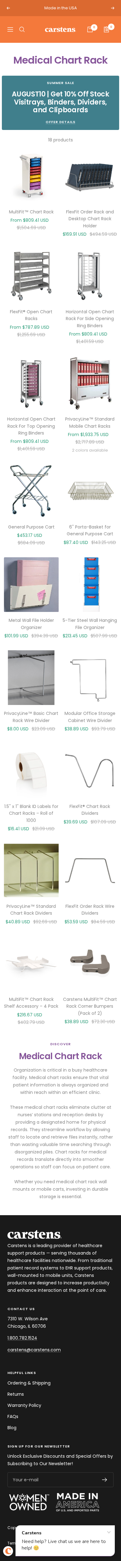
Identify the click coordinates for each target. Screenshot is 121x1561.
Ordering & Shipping (29, 1383)
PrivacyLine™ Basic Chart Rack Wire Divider (31, 716)
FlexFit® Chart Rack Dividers (89, 809)
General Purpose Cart (31, 527)
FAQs (12, 1416)
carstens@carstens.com (34, 1350)
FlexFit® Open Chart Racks (31, 315)
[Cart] (90, 29)
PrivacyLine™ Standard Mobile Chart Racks (89, 422)
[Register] (104, 1480)
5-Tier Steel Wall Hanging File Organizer (90, 623)
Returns (15, 1394)
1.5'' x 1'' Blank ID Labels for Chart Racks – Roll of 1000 (31, 813)
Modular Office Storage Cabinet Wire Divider (90, 716)
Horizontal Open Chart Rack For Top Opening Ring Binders (31, 426)
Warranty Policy (24, 1405)
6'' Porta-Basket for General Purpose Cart (90, 530)
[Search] (22, 29)
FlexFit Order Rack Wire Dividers (89, 909)
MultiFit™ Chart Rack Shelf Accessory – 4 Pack (31, 1002)
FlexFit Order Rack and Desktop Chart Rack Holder (90, 219)
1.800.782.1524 (22, 1338)
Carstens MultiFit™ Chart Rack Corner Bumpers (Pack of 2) (90, 1006)
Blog (11, 1428)
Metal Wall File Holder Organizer (31, 623)
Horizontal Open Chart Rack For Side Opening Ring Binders (90, 319)
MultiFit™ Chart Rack (31, 212)
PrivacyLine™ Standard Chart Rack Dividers (31, 909)
